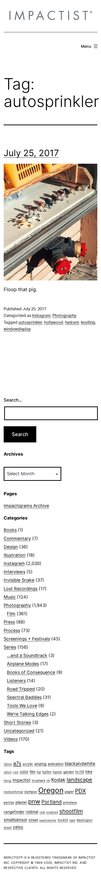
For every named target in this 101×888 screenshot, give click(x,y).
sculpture (52, 812)
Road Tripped (21, 689)
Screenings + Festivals (27, 638)
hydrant (72, 322)
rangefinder (14, 811)
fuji (39, 772)
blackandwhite (80, 763)
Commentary (17, 538)
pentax (9, 802)
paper (69, 792)
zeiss (18, 827)
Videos (11, 739)
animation (55, 764)
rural (42, 812)
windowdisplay (17, 329)
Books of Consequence (31, 672)
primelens (70, 802)
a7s (17, 763)
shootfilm (71, 811)
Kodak (58, 780)
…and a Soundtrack (27, 655)
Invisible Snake (19, 580)
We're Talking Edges (28, 713)
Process (12, 630)
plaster (21, 802)
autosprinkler (30, 322)
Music (10, 597)
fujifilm (46, 772)
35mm (8, 764)
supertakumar (47, 820)
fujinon (57, 772)
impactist (21, 780)
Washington (84, 820)
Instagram (41, 316)
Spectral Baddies (24, 697)
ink (48, 780)
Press (9, 621)
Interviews (14, 571)
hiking (7, 780)
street (33, 820)
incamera (38, 780)
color (24, 771)
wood (8, 827)
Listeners (16, 680)
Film (11, 613)
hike (88, 772)
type (72, 820)
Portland (51, 802)
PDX (80, 790)
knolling (88, 322)
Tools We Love (22, 705)
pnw (34, 801)
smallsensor (15, 819)
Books (10, 529)
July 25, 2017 (31, 153)
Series (10, 647)
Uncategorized (19, 730)
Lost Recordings (21, 588)
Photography (64, 316)
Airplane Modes (23, 663)
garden (68, 772)
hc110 (79, 772)
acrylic (28, 764)
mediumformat (13, 792)
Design (11, 546)
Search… (13, 400)
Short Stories (17, 722)
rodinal (32, 811)
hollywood (53, 322)
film (33, 772)
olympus (30, 792)
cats (15, 772)
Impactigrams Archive (26, 505)
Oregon (50, 790)
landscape (79, 779)
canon (8, 772)
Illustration (14, 555)
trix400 (63, 820)
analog (40, 763)
